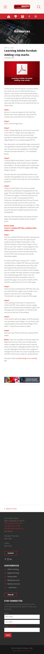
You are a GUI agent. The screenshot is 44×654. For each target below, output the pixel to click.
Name (6, 613)
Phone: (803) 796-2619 (13, 523)
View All (10, 595)
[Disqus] (22, 415)
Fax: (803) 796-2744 (12, 526)
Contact (11, 553)
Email (6, 626)
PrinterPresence (26, 651)
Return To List (11, 509)
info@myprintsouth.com (14, 528)
